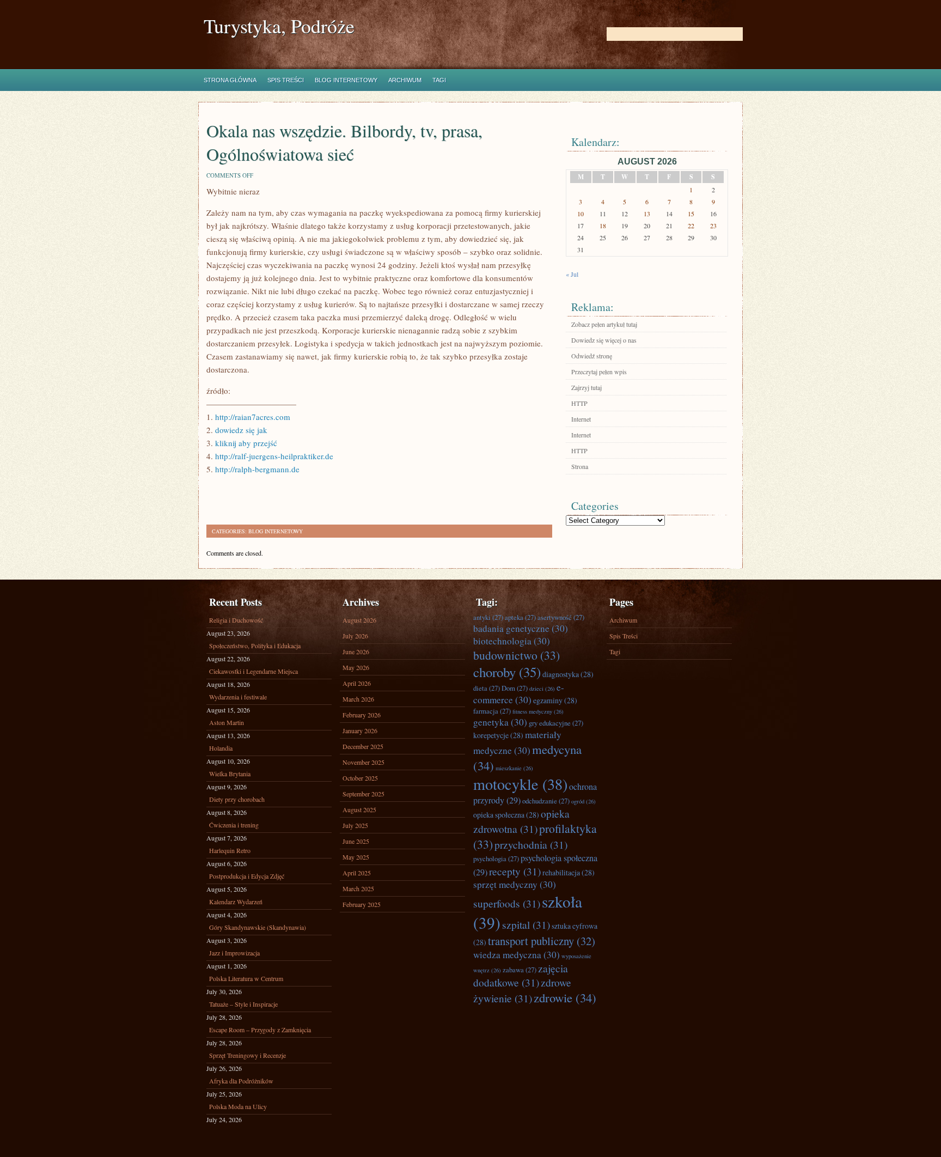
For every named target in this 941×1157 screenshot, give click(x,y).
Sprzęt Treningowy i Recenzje (247, 1055)
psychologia (496, 858)
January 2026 (360, 730)
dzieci (542, 688)
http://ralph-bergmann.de (257, 469)
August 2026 (359, 620)
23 (713, 225)
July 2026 (355, 635)
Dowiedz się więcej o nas (604, 340)
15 (691, 213)
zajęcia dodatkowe (520, 975)
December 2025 (363, 746)
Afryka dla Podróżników (241, 1080)
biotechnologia (511, 641)
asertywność (560, 617)
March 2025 (358, 888)
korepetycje (498, 735)
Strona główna (230, 80)
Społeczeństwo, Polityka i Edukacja (255, 645)
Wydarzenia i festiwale (238, 696)
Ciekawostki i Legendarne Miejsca (253, 671)
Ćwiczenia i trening (234, 824)
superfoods (506, 903)
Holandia (221, 748)
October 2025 (360, 778)
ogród (583, 801)
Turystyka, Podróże (279, 26)
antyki (488, 617)
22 (691, 225)
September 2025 (363, 793)
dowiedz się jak (241, 429)
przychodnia (530, 844)
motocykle (520, 784)
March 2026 (358, 699)
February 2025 (362, 904)
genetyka (500, 722)
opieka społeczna (506, 814)
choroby (507, 672)
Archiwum (404, 80)
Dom (515, 688)
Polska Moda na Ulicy (238, 1106)
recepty (515, 871)
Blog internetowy (346, 80)
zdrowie (565, 997)
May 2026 (356, 667)
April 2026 (357, 683)
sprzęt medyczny (514, 884)
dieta (486, 688)
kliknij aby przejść (246, 442)
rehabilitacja (568, 872)
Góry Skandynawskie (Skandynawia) (257, 927)
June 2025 (356, 841)
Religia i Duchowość (236, 620)
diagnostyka (568, 674)
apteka (520, 617)
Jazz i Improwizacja (234, 952)
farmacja (492, 711)
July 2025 (355, 825)
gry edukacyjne (556, 723)
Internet (581, 419)
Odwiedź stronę (591, 355)
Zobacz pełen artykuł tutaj (604, 324)
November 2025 (363, 762)
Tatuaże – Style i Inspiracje (243, 1004)
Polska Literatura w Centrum (246, 978)
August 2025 (359, 809)
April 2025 (357, 872)
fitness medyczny (538, 711)
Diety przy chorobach (237, 799)
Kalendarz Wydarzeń (235, 901)
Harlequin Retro (229, 850)
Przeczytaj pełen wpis (599, 371)
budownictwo (516, 655)
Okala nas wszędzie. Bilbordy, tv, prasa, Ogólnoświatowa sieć (344, 142)
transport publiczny (541, 940)
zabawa (519, 970)
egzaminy (555, 700)
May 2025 (356, 856)
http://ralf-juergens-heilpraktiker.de (274, 455)
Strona (579, 466)
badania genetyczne (520, 628)
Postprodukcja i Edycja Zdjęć (246, 876)
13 (647, 213)
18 (603, 225)
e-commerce (518, 693)
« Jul (572, 274)
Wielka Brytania (229, 773)
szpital (526, 924)
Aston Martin (226, 722)
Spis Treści (285, 80)
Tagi (439, 80)
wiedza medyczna (516, 954)
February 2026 (362, 714)
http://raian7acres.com (252, 416)
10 (580, 213)
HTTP (579, 403)
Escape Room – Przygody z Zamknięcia (260, 1029)
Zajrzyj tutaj (586, 387)
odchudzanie (546, 801)
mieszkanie (514, 768)
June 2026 (356, 651)
